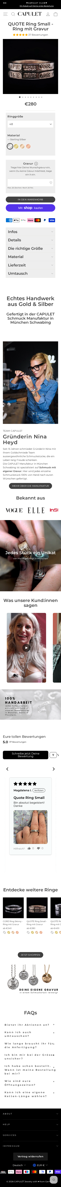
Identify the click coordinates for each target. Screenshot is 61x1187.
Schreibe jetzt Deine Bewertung (25, 755)
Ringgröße (15, 116)
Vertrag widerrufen (31, 1156)
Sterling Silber (10, 146)
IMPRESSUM (11, 1146)
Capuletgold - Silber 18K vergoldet (22, 146)
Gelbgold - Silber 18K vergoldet (16, 146)
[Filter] (53, 755)
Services (10, 1135)
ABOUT (8, 1114)
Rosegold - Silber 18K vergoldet (28, 146)
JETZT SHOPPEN (30, 954)
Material (16, 137)
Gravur (28, 163)
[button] (20, 34)
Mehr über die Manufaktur (30, 485)
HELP (6, 1124)
